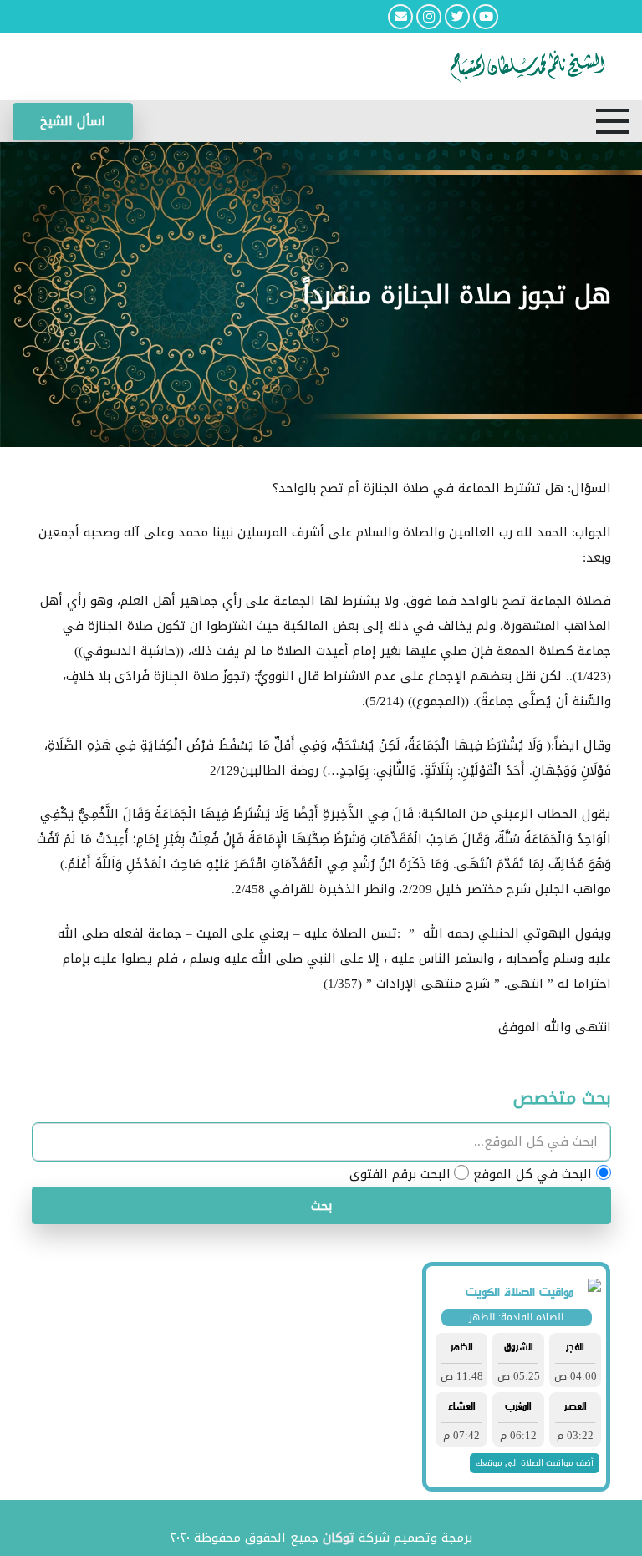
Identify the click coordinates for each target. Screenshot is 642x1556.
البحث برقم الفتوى (400, 1174)
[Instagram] (428, 16)
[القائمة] (612, 121)
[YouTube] (485, 16)
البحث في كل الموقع (532, 1174)
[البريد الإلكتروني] (400, 16)
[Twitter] (457, 16)
